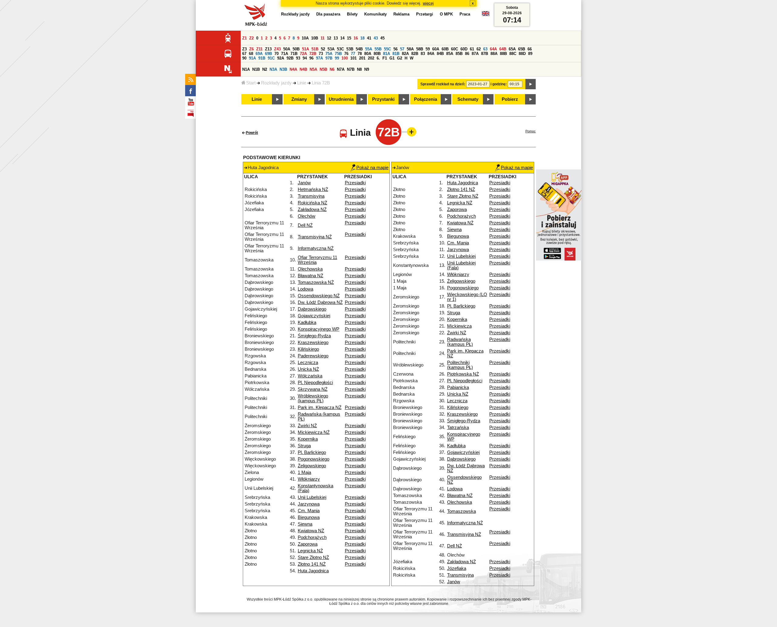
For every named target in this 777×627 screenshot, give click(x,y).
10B (314, 38)
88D (522, 53)
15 (349, 38)
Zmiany (299, 99)
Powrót (252, 133)
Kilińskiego (308, 349)
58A (410, 49)
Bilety (352, 14)
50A (286, 49)
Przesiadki (355, 182)
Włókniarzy (309, 479)
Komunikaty (375, 14)
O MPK (446, 14)
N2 (264, 69)
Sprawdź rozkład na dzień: (442, 84)
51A (305, 49)
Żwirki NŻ (307, 425)
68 (251, 53)
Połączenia (425, 99)
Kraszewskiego (313, 342)
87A (475, 53)
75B (338, 53)
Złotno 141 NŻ (312, 564)
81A (386, 53)
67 (244, 53)
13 (336, 38)
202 (371, 58)
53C (340, 49)
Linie (301, 82)
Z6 (251, 49)
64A (493, 49)
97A (319, 58)
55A (368, 49)
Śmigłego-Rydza (314, 335)
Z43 (277, 49)
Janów (304, 182)
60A (435, 49)
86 (467, 53)
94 (305, 58)
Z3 (244, 49)
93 (298, 58)
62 (479, 49)
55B (378, 49)
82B (414, 53)
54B (359, 49)
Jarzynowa (309, 504)
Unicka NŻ (308, 369)
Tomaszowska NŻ (316, 282)
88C (512, 53)
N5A (313, 69)
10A (305, 38)
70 (276, 53)
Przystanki (383, 99)
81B (395, 53)
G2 (399, 58)
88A (493, 53)
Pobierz (510, 99)
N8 (359, 69)
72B (312, 53)
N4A (293, 69)
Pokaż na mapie (372, 167)
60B (445, 49)
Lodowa (305, 289)
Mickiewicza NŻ (314, 432)
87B (484, 53)
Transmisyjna (311, 196)
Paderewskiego (313, 355)
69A (259, 53)
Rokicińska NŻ (312, 202)
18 (362, 38)
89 (530, 53)
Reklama (401, 14)
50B (296, 49)
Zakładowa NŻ (312, 209)
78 (360, 53)
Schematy (467, 99)
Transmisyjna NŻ (315, 236)
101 (353, 58)
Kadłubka (307, 322)
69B (268, 53)
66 (530, 49)
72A (303, 53)
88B (503, 53)
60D (463, 49)
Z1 (244, 38)
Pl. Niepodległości (315, 382)
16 (356, 38)
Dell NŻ (305, 225)
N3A (273, 69)
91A (252, 58)
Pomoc (530, 131)
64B (502, 49)
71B (293, 53)
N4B (303, 69)
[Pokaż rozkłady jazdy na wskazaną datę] (530, 84)
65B (521, 49)
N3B (283, 69)
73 (321, 53)
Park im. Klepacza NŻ (319, 407)
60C (454, 49)
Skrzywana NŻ (312, 389)
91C (271, 58)
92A (280, 58)
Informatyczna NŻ (316, 248)
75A (328, 53)
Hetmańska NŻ (313, 189)
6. (378, 58)
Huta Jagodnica (313, 570)
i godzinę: (498, 84)
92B (290, 58)
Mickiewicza (459, 326)
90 (244, 58)
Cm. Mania (309, 510)
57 (402, 49)
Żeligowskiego (312, 465)
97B (328, 58)
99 (337, 58)
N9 (366, 69)
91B (261, 58)
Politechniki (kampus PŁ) (460, 365)
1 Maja (304, 472)
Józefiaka (456, 568)
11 (322, 38)
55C (387, 49)
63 (485, 49)
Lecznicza (308, 362)
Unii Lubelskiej (312, 497)
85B (459, 53)
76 (346, 53)
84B (440, 53)
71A (284, 53)
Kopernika (308, 439)
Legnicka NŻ (310, 550)
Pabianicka (458, 387)
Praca (465, 14)
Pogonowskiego (313, 459)
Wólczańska (310, 375)
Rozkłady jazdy (276, 82)
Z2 (251, 38)
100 (344, 58)
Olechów (306, 216)
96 (311, 58)
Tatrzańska (458, 427)
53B (349, 49)
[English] (486, 15)
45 (382, 38)
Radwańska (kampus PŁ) (460, 342)
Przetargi (424, 14)
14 (342, 38)
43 (376, 38)
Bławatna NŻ (310, 275)
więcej (428, 3)
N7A (340, 69)
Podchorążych (312, 537)
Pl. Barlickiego (312, 452)
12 (329, 38)
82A (405, 53)
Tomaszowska (461, 511)
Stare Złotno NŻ (313, 557)
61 (472, 49)
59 (428, 49)
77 (353, 53)
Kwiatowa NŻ (311, 530)
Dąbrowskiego (312, 309)
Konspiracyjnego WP (318, 329)
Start (251, 82)
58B (419, 49)
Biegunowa (309, 517)
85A (449, 53)
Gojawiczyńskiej (314, 315)
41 (369, 38)
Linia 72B (321, 82)
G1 (392, 58)
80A (367, 53)
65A (512, 49)
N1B (256, 69)
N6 (332, 69)
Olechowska (310, 269)
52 (323, 49)
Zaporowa (307, 544)
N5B (323, 69)
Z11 (259, 49)
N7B (351, 69)
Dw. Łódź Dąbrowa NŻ (320, 302)
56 (395, 49)
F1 (384, 58)
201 (362, 58)
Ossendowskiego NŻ (319, 295)
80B (377, 53)
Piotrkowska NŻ (463, 374)
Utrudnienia (341, 99)
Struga (304, 445)
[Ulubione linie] (409, 131)
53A (330, 49)
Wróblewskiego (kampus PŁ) (313, 398)
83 (423, 53)
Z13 (268, 49)
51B (314, 49)
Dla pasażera (328, 14)
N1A (246, 69)
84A (430, 53)
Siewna (305, 524)
